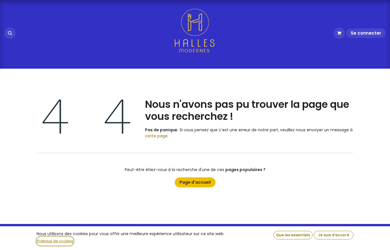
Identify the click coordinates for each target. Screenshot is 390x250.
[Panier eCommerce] (339, 33)
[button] (10, 33)
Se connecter (366, 33)
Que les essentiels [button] (293, 235)
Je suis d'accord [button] (333, 235)
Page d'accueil (195, 182)
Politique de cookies (55, 241)
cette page (156, 136)
